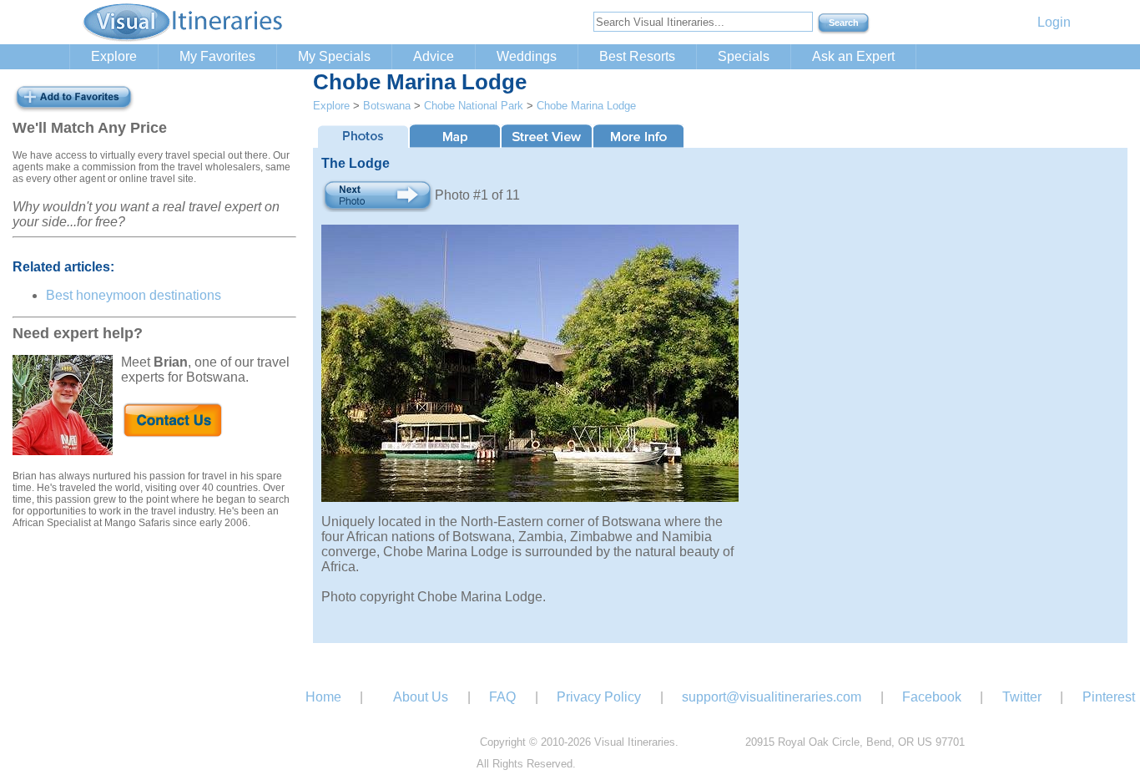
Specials (743, 56)
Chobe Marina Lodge (586, 105)
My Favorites (217, 56)
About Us (420, 697)
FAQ (502, 697)
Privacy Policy (599, 697)
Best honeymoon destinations (133, 295)
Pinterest (1108, 697)
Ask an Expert (853, 56)
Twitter (1022, 697)
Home (323, 697)
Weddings (527, 56)
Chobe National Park (473, 105)
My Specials (334, 56)
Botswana (387, 105)
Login (1054, 22)
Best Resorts (637, 56)
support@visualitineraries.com (771, 697)
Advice (433, 56)
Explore (114, 56)
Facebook (931, 697)
